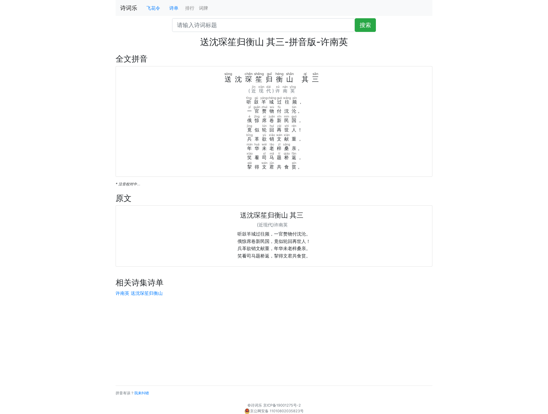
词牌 (203, 8)
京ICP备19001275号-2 (282, 405)
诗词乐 (128, 8)
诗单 (173, 8)
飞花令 (153, 8)
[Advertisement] (274, 341)
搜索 (365, 25)
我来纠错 (141, 393)
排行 (189, 8)
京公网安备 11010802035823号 (277, 411)
